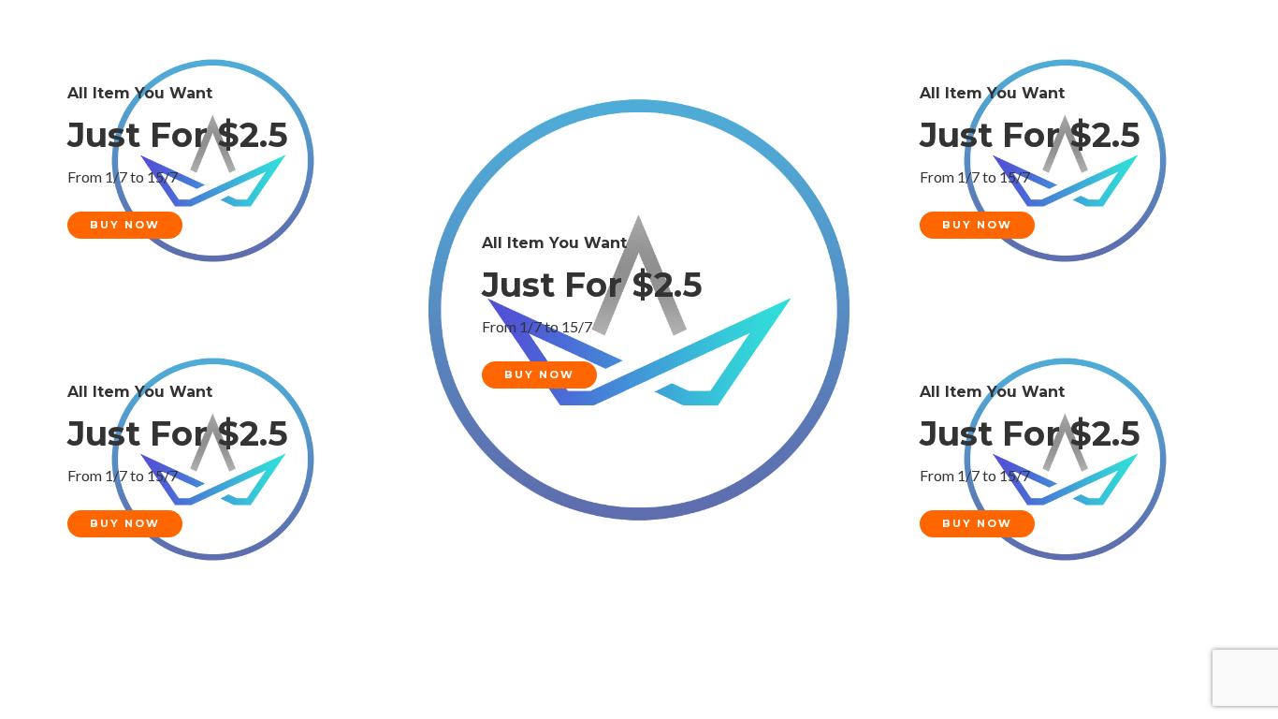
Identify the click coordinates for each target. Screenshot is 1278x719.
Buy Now (125, 224)
